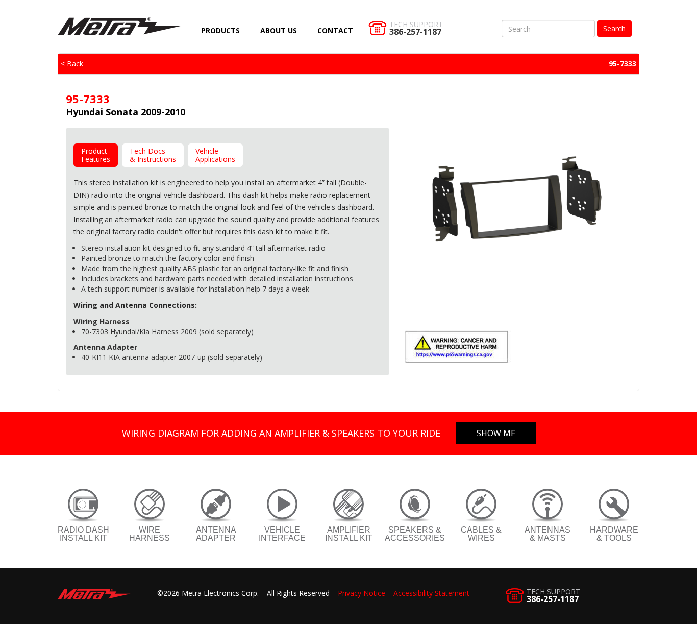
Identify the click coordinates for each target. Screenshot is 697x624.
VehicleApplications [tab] (215, 155)
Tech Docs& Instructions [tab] (153, 155)
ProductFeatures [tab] (95, 155)
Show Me (496, 433)
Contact (335, 30)
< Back (72, 63)
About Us (278, 30)
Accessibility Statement (431, 593)
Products (220, 30)
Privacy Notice (361, 593)
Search (614, 28)
